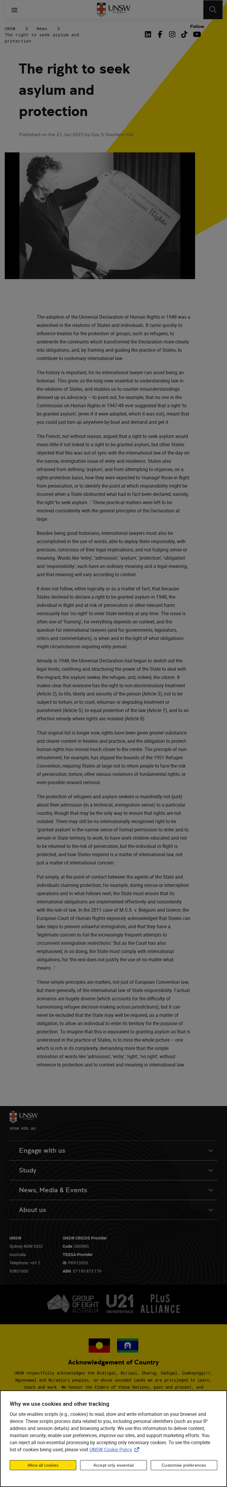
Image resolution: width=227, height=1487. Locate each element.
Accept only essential (113, 1465)
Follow (197, 26)
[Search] (213, 9)
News (42, 28)
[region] (113, 1438)
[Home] (113, 10)
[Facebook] (160, 34)
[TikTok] (184, 34)
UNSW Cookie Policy (116, 1449)
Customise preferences (184, 1465)
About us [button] (32, 1210)
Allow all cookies (43, 1465)
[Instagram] (172, 34)
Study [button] (27, 1170)
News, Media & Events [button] (53, 1190)
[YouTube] (196, 34)
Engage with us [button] (42, 1150)
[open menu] (14, 9)
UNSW (10, 28)
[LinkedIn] (149, 34)
